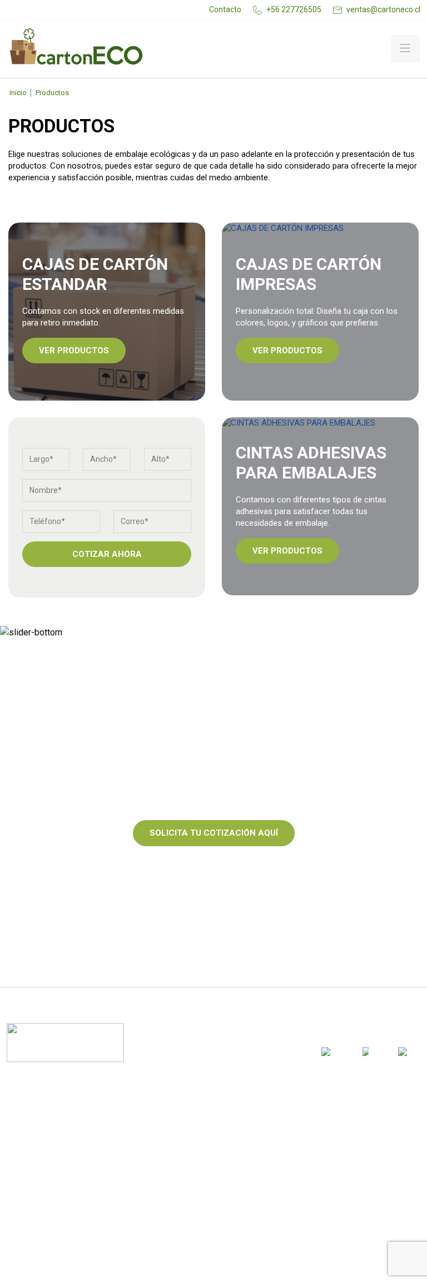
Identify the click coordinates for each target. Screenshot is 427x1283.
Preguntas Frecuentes (58, 1216)
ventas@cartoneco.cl (383, 9)
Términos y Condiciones (61, 1195)
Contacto (225, 9)
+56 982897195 (243, 1151)
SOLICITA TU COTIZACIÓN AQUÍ (214, 833)
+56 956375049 (244, 1186)
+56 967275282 (193, 1186)
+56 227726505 (293, 9)
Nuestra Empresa (46, 1152)
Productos (31, 1131)
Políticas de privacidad (61, 1173)
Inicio (18, 92)
